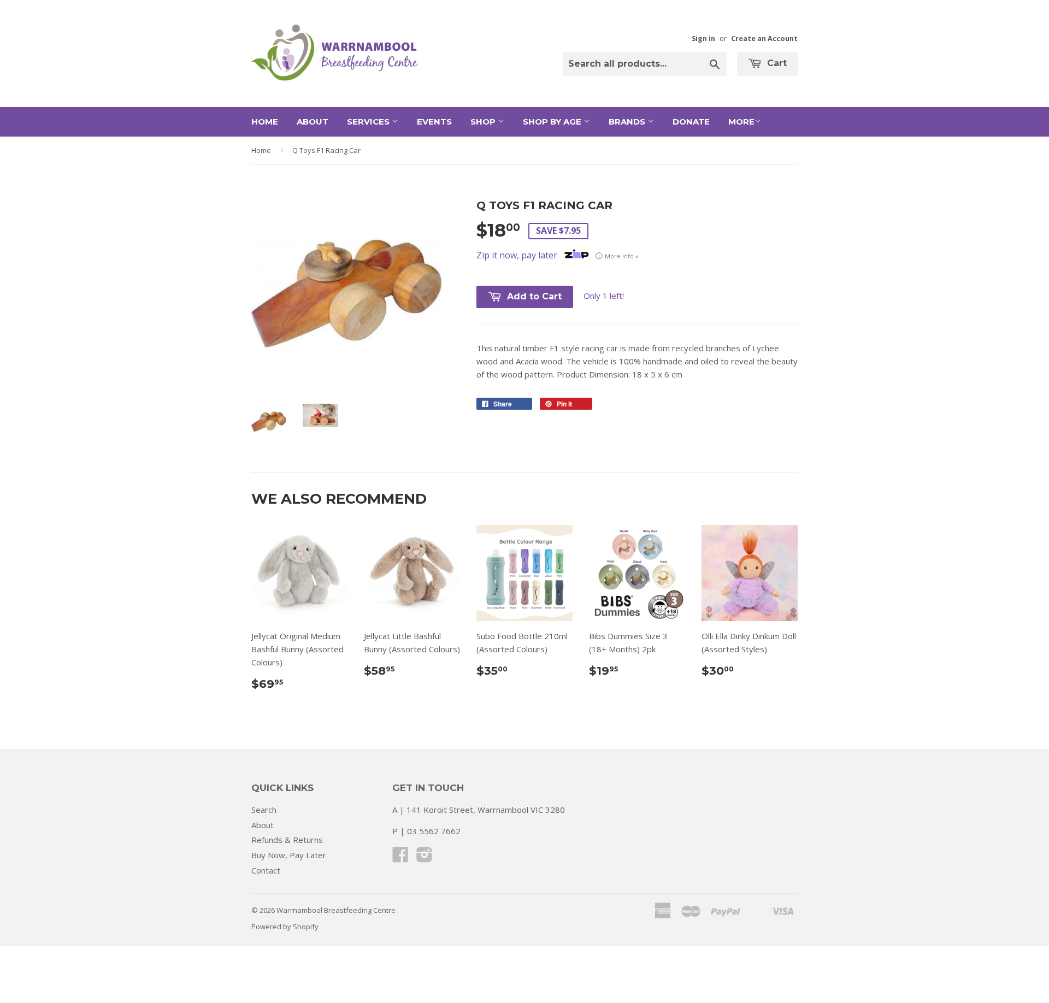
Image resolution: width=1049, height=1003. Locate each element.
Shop (484, 121)
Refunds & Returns (287, 839)
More (741, 121)
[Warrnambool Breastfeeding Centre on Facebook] (400, 857)
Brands (628, 121)
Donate (691, 121)
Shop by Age (553, 121)
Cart (775, 63)
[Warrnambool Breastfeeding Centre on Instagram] (424, 857)
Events (434, 121)
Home (264, 121)
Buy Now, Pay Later (288, 854)
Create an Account (764, 38)
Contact (265, 870)
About (312, 121)
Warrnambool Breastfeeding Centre (336, 910)
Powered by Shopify (285, 926)
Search (263, 809)
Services (369, 121)
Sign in (703, 38)
